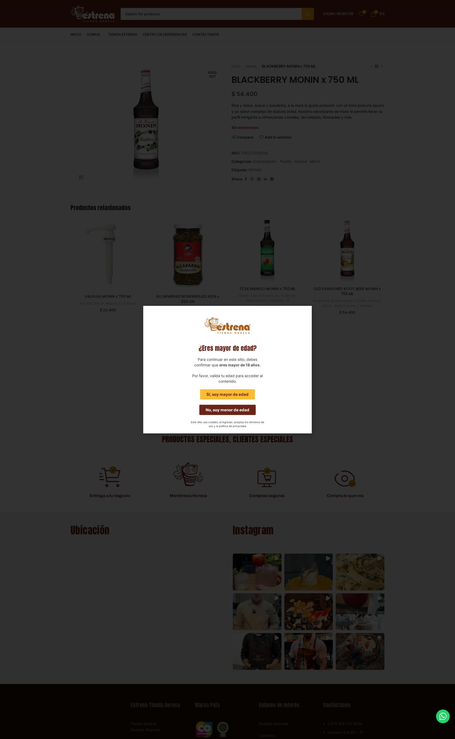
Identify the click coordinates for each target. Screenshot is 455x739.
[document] (227, 369)
